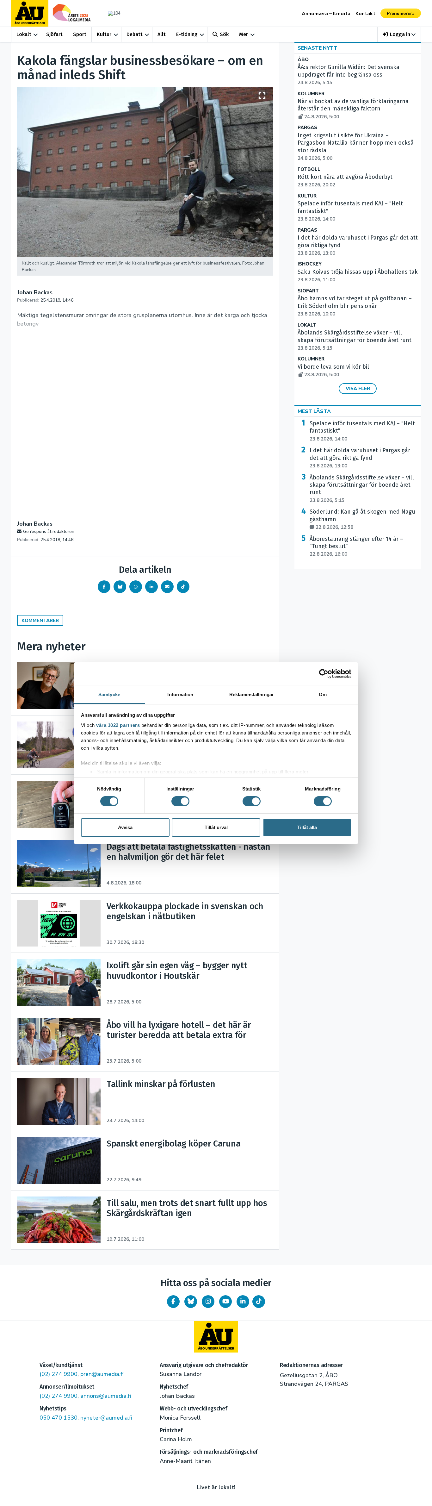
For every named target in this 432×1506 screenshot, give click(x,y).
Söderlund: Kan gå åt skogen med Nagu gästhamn (362, 519)
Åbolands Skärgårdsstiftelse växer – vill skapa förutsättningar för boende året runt (354, 340)
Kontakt (365, 13)
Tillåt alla (307, 827)
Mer (243, 34)
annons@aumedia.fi (105, 1396)
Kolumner (311, 94)
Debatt (135, 34)
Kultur (104, 34)
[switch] (180, 801)
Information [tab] (180, 694)
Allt (161, 34)
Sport (79, 34)
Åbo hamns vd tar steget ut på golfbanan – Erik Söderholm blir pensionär (355, 306)
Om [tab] (323, 694)
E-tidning (187, 34)
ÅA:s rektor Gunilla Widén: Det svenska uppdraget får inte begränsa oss (348, 75)
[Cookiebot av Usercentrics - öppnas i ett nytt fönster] (323, 673)
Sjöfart (54, 34)
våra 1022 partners (118, 725)
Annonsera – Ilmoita (326, 13)
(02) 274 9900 (58, 1374)
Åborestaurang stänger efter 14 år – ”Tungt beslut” (356, 546)
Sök (224, 34)
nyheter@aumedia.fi (106, 1418)
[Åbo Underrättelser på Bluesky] (190, 1301)
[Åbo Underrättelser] (216, 1337)
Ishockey (310, 264)
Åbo (303, 60)
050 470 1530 (58, 1418)
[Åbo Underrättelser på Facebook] (173, 1301)
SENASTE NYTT (317, 48)
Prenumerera (401, 13)
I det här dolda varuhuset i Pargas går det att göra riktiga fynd (360, 458)
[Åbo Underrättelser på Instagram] (208, 1301)
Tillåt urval (216, 827)
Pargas (307, 128)
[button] (399, 34)
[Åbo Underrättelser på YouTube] (225, 1301)
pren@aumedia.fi (102, 1374)
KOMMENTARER (40, 620)
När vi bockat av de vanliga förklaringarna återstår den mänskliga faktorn (353, 109)
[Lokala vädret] (111, 13)
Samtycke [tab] (109, 694)
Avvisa (125, 827)
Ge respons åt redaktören (48, 531)
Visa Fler (358, 388)
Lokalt (23, 34)
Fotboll (309, 169)
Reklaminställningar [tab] (251, 694)
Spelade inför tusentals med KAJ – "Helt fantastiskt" (362, 431)
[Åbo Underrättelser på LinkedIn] (243, 1301)
